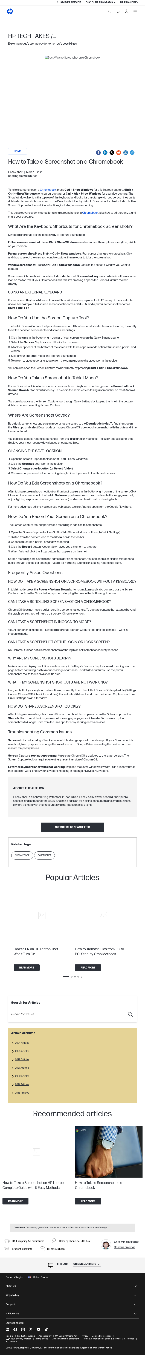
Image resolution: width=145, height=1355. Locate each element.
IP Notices (129, 1338)
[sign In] (126, 11)
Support (10, 1304)
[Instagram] (23, 1329)
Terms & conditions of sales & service (102, 1338)
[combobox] (72, 1014)
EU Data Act (12, 1341)
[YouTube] (38, 1329)
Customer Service (69, 2)
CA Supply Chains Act (66, 1336)
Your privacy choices (21, 1338)
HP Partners (12, 1313)
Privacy (84, 1336)
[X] (31, 1329)
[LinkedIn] (7, 1329)
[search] (109, 11)
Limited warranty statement (65, 1338)
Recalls (9, 1336)
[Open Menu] (135, 11)
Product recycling (26, 1336)
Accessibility (45, 1336)
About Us (11, 1285)
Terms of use (41, 1338)
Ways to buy (12, 1295)
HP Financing (129, 2)
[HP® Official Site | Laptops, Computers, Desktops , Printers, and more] (10, 11)
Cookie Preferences (102, 1336)
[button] (72, 100)
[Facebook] (15, 1329)
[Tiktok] (46, 1329)
